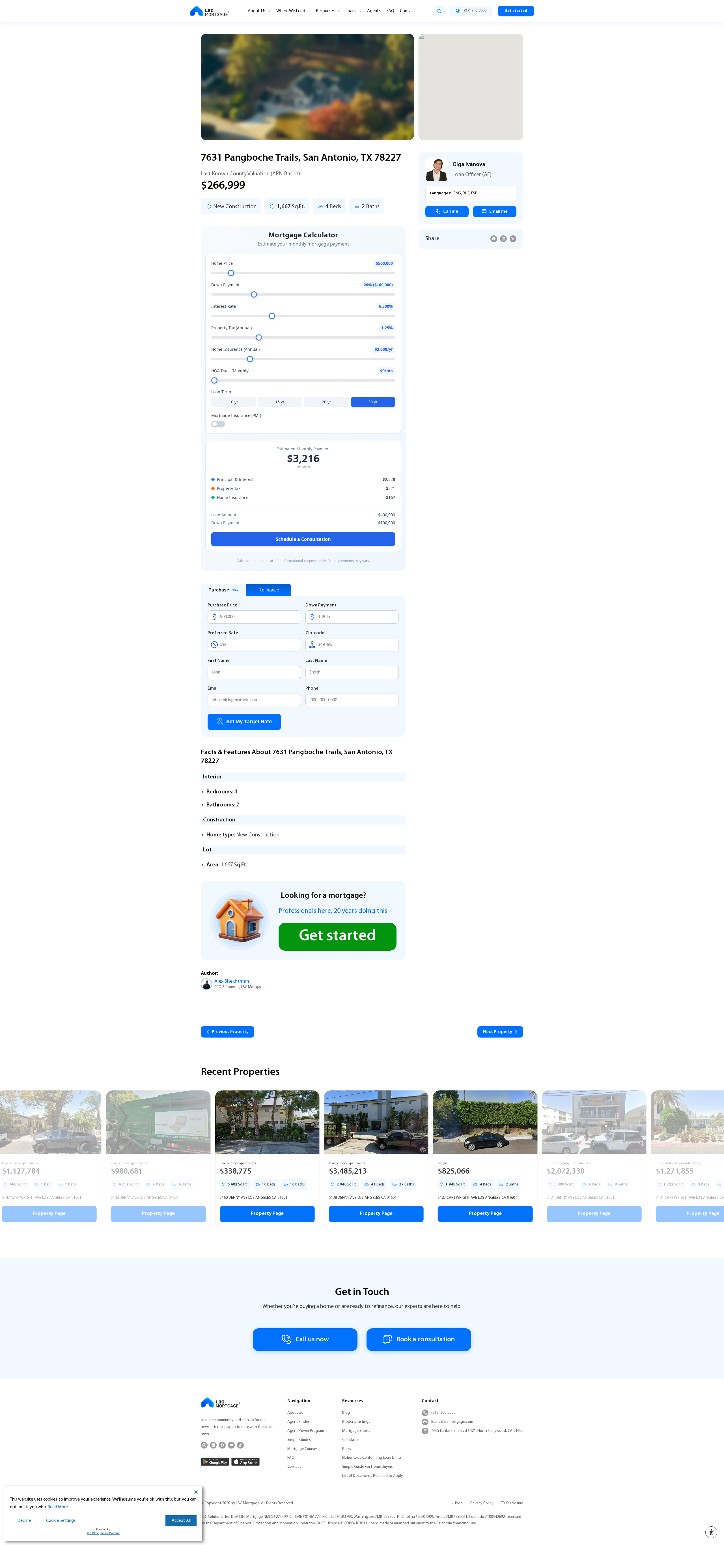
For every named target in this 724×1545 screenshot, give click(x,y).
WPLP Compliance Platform (103, 1533)
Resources (325, 11)
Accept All (181, 1520)
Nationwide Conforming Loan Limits (372, 1458)
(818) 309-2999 (443, 1413)
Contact (407, 11)
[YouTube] (231, 1445)
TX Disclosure (512, 1503)
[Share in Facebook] (493, 238)
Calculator (350, 1440)
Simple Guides (299, 1440)
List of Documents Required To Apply (372, 1476)
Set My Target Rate (249, 721)
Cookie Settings (61, 1520)
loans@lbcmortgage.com (452, 1422)
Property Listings (356, 1422)
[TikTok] (240, 1445)
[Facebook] (222, 1445)
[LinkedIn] (213, 1445)
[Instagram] (204, 1445)
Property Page (144, 1213)
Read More (58, 1507)
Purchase (223, 590)
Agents (374, 11)
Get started (516, 11)
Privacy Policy (482, 1503)
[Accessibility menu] (711, 1532)
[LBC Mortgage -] (210, 11)
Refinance (268, 590)
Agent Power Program (305, 1431)
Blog (346, 1413)
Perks (346, 1449)
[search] (439, 11)
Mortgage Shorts (356, 1431)
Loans (350, 11)
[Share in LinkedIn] (503, 238)
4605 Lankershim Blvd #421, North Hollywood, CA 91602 (477, 1431)
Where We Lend (290, 11)
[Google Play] (215, 1462)
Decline (24, 1520)
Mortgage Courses (302, 1449)
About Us (257, 11)
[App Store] (245, 1462)
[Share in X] (513, 238)
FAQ (390, 11)
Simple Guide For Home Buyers (367, 1467)
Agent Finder (298, 1422)
